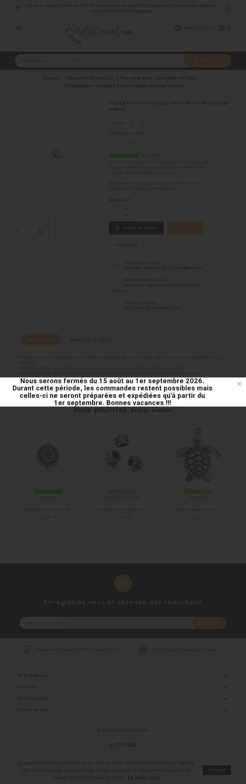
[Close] (239, 384)
